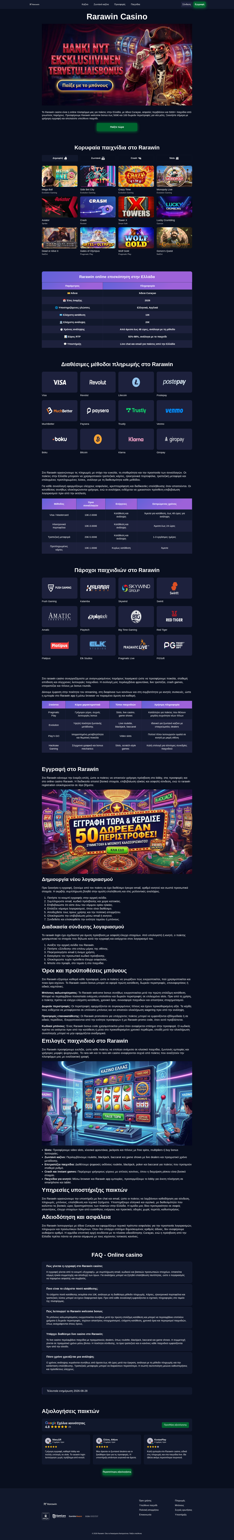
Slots (172, 158)
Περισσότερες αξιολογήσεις (117, 1472)
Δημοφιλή (58, 158)
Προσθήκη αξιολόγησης (175, 1425)
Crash (134, 158)
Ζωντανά (95, 158)
